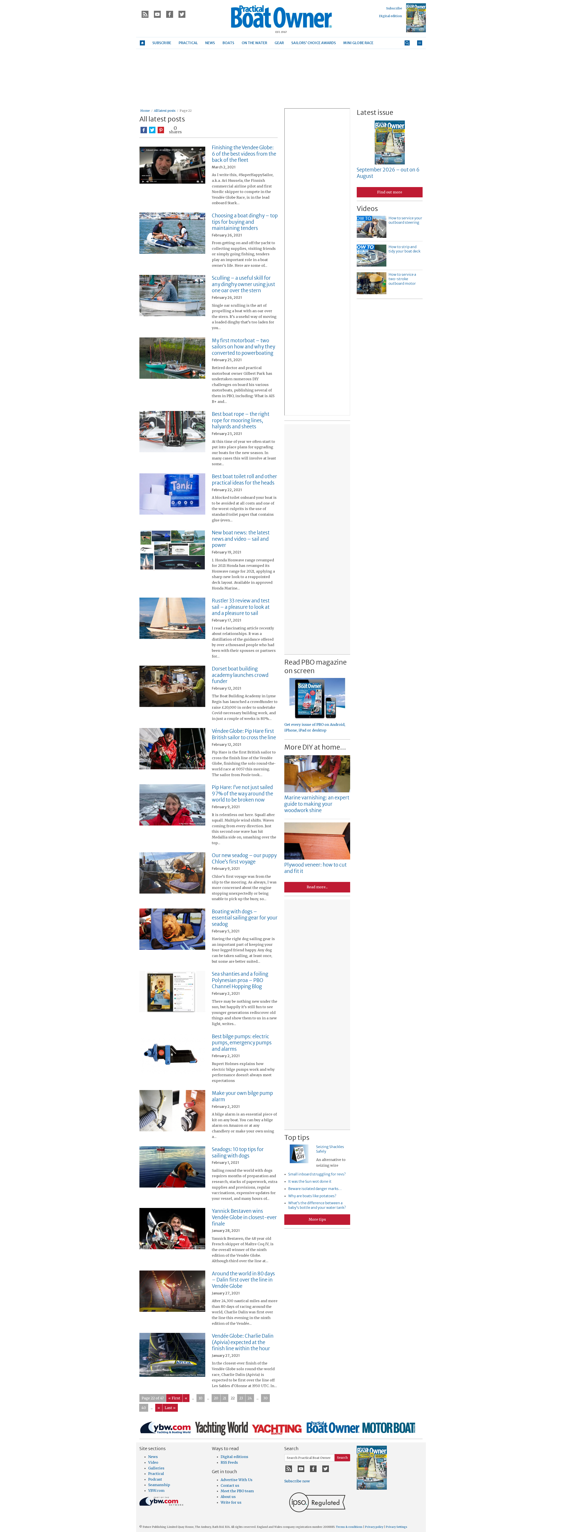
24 (250, 1398)
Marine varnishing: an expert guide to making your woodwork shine (316, 804)
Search (342, 1458)
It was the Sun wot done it (309, 1181)
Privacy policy (374, 1526)
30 (265, 1398)
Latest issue (375, 112)
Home (145, 111)
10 (200, 1398)
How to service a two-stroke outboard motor (402, 279)
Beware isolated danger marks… (315, 1188)
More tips (317, 1219)
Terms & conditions (349, 1526)
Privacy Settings (396, 1526)
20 (216, 1398)
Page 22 (186, 111)
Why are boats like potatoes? (312, 1196)
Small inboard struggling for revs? (317, 1174)
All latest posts (164, 111)
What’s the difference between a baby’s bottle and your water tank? (317, 1205)
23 (241, 1398)
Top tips (296, 1137)
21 (224, 1398)
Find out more (389, 192)
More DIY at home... (315, 747)
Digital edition (390, 16)
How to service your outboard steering (405, 220)
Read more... (317, 887)
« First (174, 1398)
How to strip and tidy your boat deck (404, 249)
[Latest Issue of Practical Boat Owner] (416, 17)
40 (143, 1408)
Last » (170, 1408)
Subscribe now (297, 1481)
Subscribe (394, 8)
